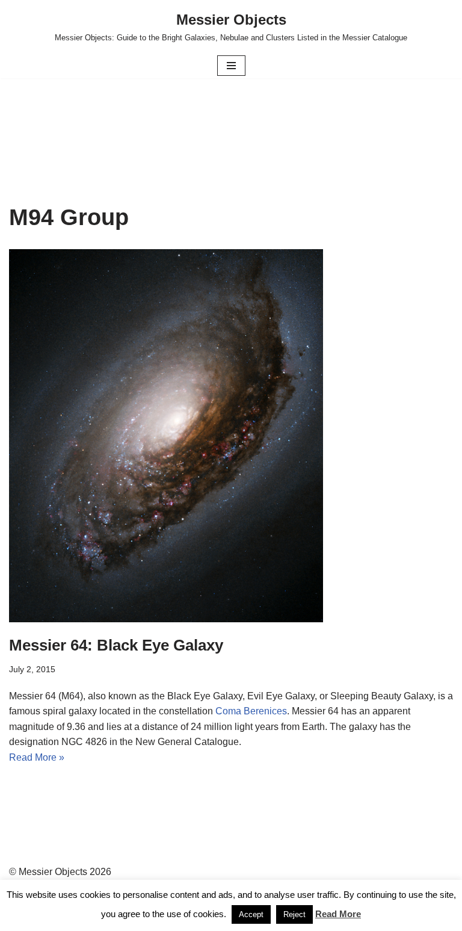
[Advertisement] (231, 112)
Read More (338, 914)
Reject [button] (294, 914)
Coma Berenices (251, 711)
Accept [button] (251, 914)
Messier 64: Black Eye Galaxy (116, 645)
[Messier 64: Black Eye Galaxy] (231, 435)
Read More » (36, 757)
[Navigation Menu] (231, 65)
